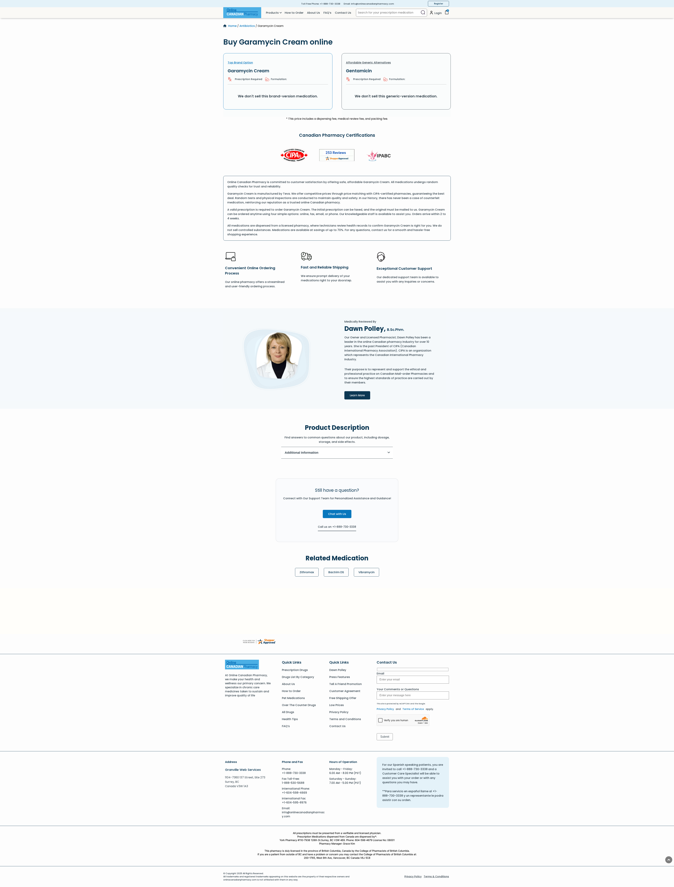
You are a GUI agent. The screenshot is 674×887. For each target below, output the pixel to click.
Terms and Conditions (345, 719)
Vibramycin (366, 572)
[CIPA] (294, 156)
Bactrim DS (336, 572)
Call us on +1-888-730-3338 (337, 527)
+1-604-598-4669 (294, 793)
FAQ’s (327, 13)
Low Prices (336, 705)
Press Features (339, 677)
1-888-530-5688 (293, 783)
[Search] (423, 12)
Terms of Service (413, 709)
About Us (313, 13)
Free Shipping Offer (342, 698)
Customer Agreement (344, 691)
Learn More (360, 395)
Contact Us (343, 13)
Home (232, 26)
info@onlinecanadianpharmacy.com (372, 3)
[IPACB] (380, 156)
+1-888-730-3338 (330, 3)
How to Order (294, 13)
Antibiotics (247, 26)
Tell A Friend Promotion (345, 684)
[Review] (336, 155)
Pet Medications (293, 698)
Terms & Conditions (436, 876)
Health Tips (290, 719)
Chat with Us (337, 514)
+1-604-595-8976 (294, 802)
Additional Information (301, 452)
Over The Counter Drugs (299, 705)
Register (438, 3)
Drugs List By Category (298, 677)
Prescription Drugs (295, 670)
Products (272, 13)
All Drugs (288, 712)
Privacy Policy (338, 712)
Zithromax (307, 572)
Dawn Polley (337, 670)
